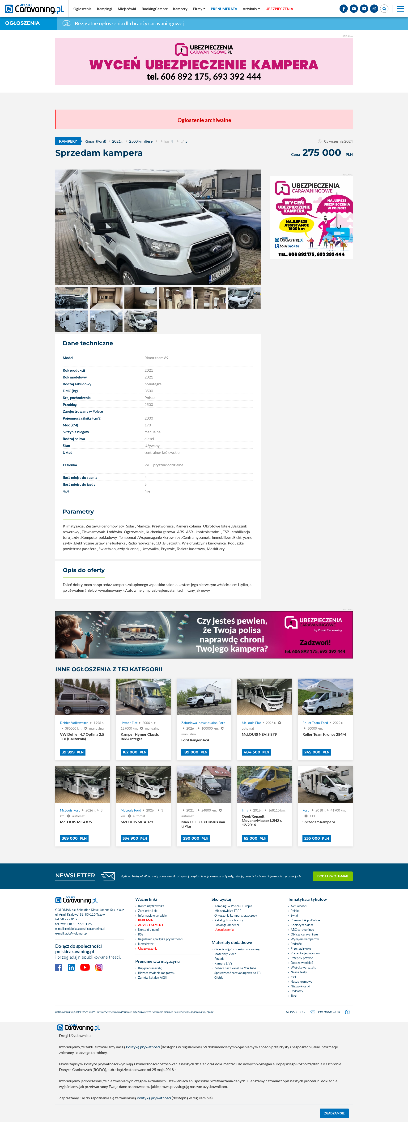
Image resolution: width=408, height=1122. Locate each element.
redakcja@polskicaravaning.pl (85, 929)
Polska (295, 911)
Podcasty (297, 991)
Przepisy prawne (302, 958)
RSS (140, 934)
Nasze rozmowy (301, 981)
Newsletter (145, 944)
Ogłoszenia (22, 23)
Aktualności (298, 906)
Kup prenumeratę (150, 968)
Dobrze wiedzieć (302, 963)
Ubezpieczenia (147, 948)
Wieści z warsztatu (303, 967)
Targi (294, 996)
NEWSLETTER (75, 875)
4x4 (293, 977)
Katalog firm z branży (228, 920)
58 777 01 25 (69, 919)
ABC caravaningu (302, 929)
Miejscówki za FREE (227, 911)
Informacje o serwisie (152, 915)
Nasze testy (299, 972)
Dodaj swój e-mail (332, 876)
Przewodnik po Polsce (305, 920)
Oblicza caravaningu (304, 934)
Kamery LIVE (223, 963)
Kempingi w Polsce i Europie (233, 906)
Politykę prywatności (143, 1047)
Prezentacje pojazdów (305, 953)
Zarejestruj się (147, 911)
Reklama (145, 920)
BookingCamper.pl (226, 925)
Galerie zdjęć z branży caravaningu (237, 949)
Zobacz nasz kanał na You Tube (235, 968)
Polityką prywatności (154, 1098)
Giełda (218, 977)
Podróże (296, 944)
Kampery (68, 141)
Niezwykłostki (300, 986)
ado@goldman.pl (76, 933)
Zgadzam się (334, 1113)
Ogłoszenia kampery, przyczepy (235, 915)
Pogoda (219, 958)
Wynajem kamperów (305, 939)
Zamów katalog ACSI (152, 977)
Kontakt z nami (148, 929)
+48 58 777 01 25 (79, 924)
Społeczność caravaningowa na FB (237, 973)
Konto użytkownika (151, 906)
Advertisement (150, 925)
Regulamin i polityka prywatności (160, 939)
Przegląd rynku (301, 948)
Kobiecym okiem (302, 925)
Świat (294, 915)
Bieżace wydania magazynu (156, 973)
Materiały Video (225, 954)
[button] (251, 9)
